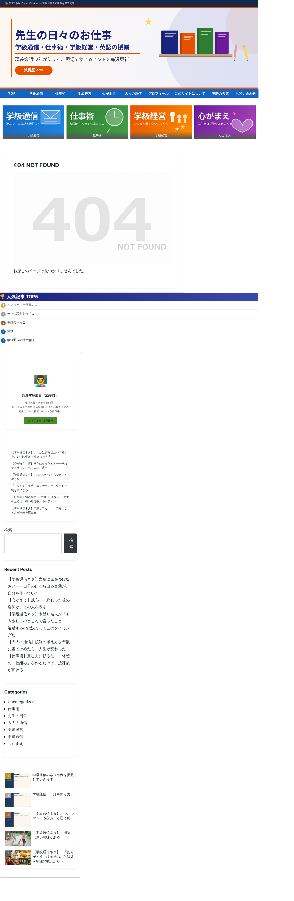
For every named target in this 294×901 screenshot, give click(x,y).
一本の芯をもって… (20, 313)
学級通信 (15, 736)
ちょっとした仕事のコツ (23, 304)
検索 (8, 529)
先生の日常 (17, 715)
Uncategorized (21, 702)
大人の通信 (17, 722)
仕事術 (13, 708)
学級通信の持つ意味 (20, 340)
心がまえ (15, 743)
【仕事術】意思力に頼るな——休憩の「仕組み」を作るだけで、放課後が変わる (39, 662)
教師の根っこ (16, 322)
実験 (10, 331)
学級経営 (15, 729)
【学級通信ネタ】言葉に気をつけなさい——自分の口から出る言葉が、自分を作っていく (39, 586)
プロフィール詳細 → (40, 420)
